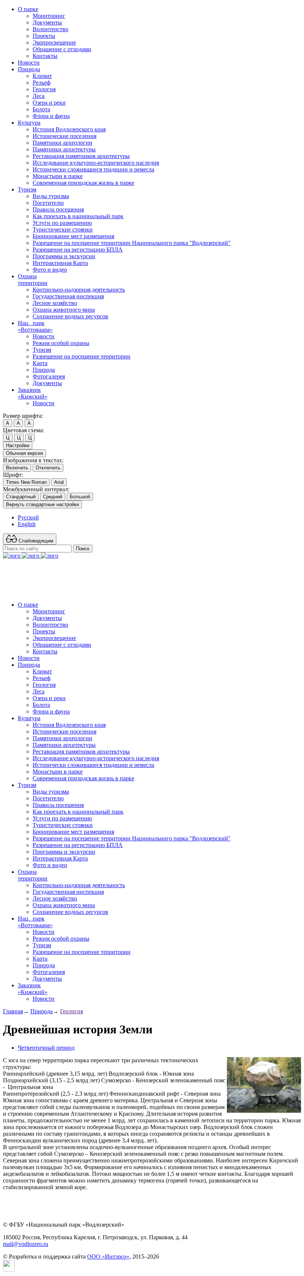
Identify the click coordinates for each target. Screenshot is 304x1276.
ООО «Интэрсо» (108, 1256)
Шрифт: (13, 475)
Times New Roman (26, 482)
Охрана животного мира (64, 309)
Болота (41, 109)
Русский (28, 517)
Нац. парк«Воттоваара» (35, 326)
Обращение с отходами (62, 49)
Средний (52, 496)
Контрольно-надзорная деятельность (79, 289)
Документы (47, 22)
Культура (29, 122)
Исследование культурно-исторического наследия (96, 163)
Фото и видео (50, 269)
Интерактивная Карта (60, 263)
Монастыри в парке (58, 176)
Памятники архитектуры (64, 149)
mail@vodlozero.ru (25, 1244)
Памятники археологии (62, 143)
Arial (59, 482)
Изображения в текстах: (33, 460)
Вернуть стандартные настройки (42, 504)
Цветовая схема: (23, 430)
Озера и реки (49, 102)
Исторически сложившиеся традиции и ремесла (93, 169)
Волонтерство (50, 29)
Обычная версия (24, 453)
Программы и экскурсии (64, 256)
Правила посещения (58, 209)
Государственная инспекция (68, 296)
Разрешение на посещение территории (81, 356)
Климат (42, 76)
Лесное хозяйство (55, 303)
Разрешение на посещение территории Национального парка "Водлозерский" (132, 243)
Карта (40, 363)
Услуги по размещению (62, 223)
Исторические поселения (64, 136)
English (27, 524)
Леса (38, 96)
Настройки (17, 445)
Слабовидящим (35, 541)
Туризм (27, 189)
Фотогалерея (49, 376)
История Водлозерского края (69, 129)
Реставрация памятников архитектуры (81, 156)
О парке (28, 9)
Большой (80, 496)
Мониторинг (49, 16)
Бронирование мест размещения (73, 236)
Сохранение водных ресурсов (70, 316)
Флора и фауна (51, 116)
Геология (44, 89)
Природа (29, 69)
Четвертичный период (46, 1047)
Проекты (44, 36)
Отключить (48, 467)
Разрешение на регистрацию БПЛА (78, 249)
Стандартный (21, 496)
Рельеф (41, 82)
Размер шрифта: (23, 416)
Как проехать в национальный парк (78, 216)
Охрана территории (32, 279)
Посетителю (48, 203)
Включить (17, 467)
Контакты (45, 56)
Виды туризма (51, 196)
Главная (13, 1011)
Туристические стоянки (63, 229)
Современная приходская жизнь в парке (83, 183)
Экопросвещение (54, 42)
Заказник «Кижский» (32, 393)
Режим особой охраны (61, 343)
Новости (29, 62)
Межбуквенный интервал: (36, 489)
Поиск (82, 548)
